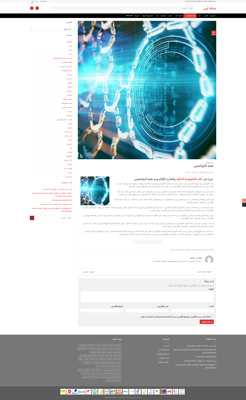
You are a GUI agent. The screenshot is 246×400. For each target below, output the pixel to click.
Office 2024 (117, 359)
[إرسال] (53, 8)
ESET (105, 349)
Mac (103, 352)
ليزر (70, 148)
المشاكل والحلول (163, 354)
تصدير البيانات (104, 377)
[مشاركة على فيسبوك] (159, 242)
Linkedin (109, 352)
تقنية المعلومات (190, 15)
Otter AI (109, 359)
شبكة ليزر (209, 8)
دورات (69, 111)
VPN (102, 363)
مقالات (69, 164)
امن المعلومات (66, 70)
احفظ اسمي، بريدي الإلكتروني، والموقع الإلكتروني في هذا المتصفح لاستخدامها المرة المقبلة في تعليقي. (175, 317)
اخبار (199, 15)
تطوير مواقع (67, 99)
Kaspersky (117, 352)
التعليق (211, 289)
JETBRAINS (82, 349)
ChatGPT (91, 345)
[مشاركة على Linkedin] (139, 242)
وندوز (70, 172)
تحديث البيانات (101, 373)
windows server (116, 366)
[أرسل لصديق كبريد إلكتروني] (147, 242)
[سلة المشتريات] (32, 8)
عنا (157, 15)
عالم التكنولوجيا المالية (189, 178)
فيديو (70, 140)
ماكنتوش (69, 156)
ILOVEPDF (91, 349)
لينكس (69, 152)
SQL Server (93, 359)
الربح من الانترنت (66, 66)
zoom (107, 366)
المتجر (206, 15)
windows (96, 363)
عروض (69, 127)
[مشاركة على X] (155, 242)
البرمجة (166, 346)
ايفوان (70, 83)
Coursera (118, 349)
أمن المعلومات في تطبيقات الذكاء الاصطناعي (56, 204)
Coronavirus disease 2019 (62, 200)
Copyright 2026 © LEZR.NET (114, 397)
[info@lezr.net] (39, 16)
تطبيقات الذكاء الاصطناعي (90, 377)
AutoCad (112, 345)
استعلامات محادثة (96, 370)
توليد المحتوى (116, 380)
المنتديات (163, 15)
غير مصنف (68, 132)
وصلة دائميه (174, 249)
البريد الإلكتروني (162, 306)
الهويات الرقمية (88, 272)
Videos (118, 363)
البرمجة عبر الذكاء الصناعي (62, 58)
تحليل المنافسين (116, 377)
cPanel (69, 42)
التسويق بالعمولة (147, 15)
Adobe (119, 345)
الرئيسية (212, 15)
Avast (97, 345)
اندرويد (69, 79)
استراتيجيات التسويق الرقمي (112, 370)
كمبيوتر (69, 144)
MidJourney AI (92, 356)
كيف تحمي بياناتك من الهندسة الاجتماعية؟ (57, 189)
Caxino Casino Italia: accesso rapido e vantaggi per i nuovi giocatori (52, 209)
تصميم (69, 95)
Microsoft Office (95, 352)
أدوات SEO (99, 366)
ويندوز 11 (68, 176)
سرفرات (69, 115)
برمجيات (69, 91)
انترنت (170, 15)
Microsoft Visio (103, 356)
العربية (36, 1)
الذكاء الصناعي (67, 62)
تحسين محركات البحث (88, 373)
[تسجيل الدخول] (37, 8)
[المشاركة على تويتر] (151, 242)
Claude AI (83, 345)
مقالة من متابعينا (190, 172)
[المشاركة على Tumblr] (135, 242)
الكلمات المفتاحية (83, 370)
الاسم (211, 306)
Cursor (111, 349)
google (99, 349)
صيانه (70, 123)
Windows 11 (88, 363)
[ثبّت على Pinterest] (143, 242)
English (129, 15)
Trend (86, 359)
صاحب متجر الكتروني (64, 119)
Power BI (102, 359)
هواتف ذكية (178, 15)
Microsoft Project (115, 356)
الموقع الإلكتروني (117, 306)
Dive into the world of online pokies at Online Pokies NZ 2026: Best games (52, 194)
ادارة (70, 54)
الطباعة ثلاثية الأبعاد (204, 272)
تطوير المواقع (164, 362)
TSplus (80, 359)
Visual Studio (110, 363)
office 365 (83, 356)
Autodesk (104, 345)
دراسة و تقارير (67, 107)
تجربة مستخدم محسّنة (114, 373)
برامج (70, 87)
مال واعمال (68, 160)
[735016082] (35, 16)
